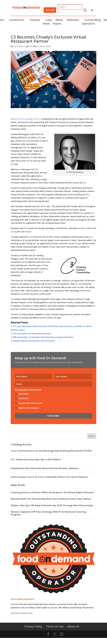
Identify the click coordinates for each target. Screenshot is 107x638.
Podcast (35, 20)
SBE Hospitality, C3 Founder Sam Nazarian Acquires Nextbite (43, 337)
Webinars (73, 20)
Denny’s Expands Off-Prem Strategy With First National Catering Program (48, 513)
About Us (73, 626)
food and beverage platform (28, 119)
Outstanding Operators (91, 21)
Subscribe (50, 10)
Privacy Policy (33, 626)
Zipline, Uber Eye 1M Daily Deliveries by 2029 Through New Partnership (52, 505)
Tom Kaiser (18, 46)
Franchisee (23, 393)
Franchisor (23, 398)
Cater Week (48, 21)
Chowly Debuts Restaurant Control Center (34, 340)
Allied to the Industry (28, 408)
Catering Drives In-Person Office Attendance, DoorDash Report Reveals (52, 492)
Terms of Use (55, 626)
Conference (16, 20)
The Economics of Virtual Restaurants (32, 333)
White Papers (58, 21)
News (48, 46)
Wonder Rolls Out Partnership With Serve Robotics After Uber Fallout (51, 498)
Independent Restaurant (30, 403)
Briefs (42, 46)
